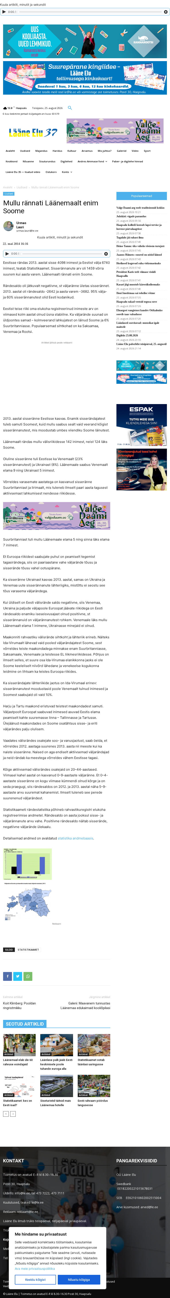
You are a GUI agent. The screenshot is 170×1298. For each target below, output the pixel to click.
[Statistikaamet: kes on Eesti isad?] (19, 1086)
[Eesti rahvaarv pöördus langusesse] (94, 1086)
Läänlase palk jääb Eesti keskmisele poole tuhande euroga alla (56, 1064)
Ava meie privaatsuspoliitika (35, 1268)
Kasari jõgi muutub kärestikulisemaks (138, 284)
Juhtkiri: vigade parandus (131, 216)
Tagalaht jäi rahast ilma (129, 237)
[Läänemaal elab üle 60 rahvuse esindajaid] (19, 1045)
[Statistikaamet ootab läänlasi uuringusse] (94, 1045)
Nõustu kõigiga (79, 1279)
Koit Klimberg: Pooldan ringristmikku (19, 1005)
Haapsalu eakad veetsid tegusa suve (136, 301)
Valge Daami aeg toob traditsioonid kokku (140, 207)
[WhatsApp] (27, 976)
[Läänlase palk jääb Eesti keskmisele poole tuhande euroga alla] (56, 1045)
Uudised (22, 187)
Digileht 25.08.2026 (127, 335)
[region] (57, 1258)
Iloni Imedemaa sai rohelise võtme (135, 293)
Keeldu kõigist (35, 1279)
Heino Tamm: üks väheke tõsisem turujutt (140, 246)
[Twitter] (17, 976)
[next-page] (13, 1114)
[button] (70, 107)
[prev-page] (6, 1114)
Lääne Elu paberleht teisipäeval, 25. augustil (141, 344)
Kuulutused (108, 1281)
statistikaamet (28, 949)
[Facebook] (7, 976)
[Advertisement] (56, 932)
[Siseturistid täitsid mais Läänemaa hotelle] (56, 1086)
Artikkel (8, 1054)
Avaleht (7, 187)
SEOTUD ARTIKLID (25, 1024)
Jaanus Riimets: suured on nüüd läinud (139, 254)
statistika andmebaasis (75, 838)
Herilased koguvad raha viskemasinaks (138, 263)
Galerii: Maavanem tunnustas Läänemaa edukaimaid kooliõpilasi (85, 1005)
